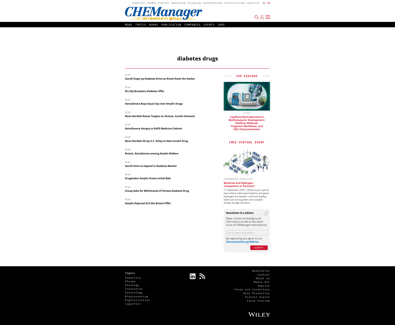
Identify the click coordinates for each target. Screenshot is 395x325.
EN (268, 3)
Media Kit (262, 282)
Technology (194, 3)
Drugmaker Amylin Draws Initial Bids (148, 178)
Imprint (264, 285)
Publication (171, 24)
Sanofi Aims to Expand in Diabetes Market (151, 166)
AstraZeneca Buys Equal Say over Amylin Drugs (154, 103)
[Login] (262, 16)
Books (153, 24)
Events (209, 24)
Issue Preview (258, 300)
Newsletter (261, 270)
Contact (264, 274)
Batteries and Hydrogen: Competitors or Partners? (239, 184)
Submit (259, 247)
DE (264, 3)
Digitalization (234, 3)
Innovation (178, 3)
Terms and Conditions (252, 289)
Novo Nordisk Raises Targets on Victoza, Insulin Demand (160, 116)
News (128, 24)
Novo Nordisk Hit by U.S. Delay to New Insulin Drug (156, 141)
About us (263, 278)
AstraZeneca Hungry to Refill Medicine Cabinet (153, 128)
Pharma (151, 3)
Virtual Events (257, 296)
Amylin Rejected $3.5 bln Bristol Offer (148, 203)
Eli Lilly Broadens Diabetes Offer (144, 91)
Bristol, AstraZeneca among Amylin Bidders (151, 153)
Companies (192, 24)
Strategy (163, 3)
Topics (140, 24)
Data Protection (256, 293)
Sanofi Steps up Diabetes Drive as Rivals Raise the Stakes (160, 78)
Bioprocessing (213, 3)
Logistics (253, 3)
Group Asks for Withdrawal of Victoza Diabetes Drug (157, 191)
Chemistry (138, 3)
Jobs (221, 24)
